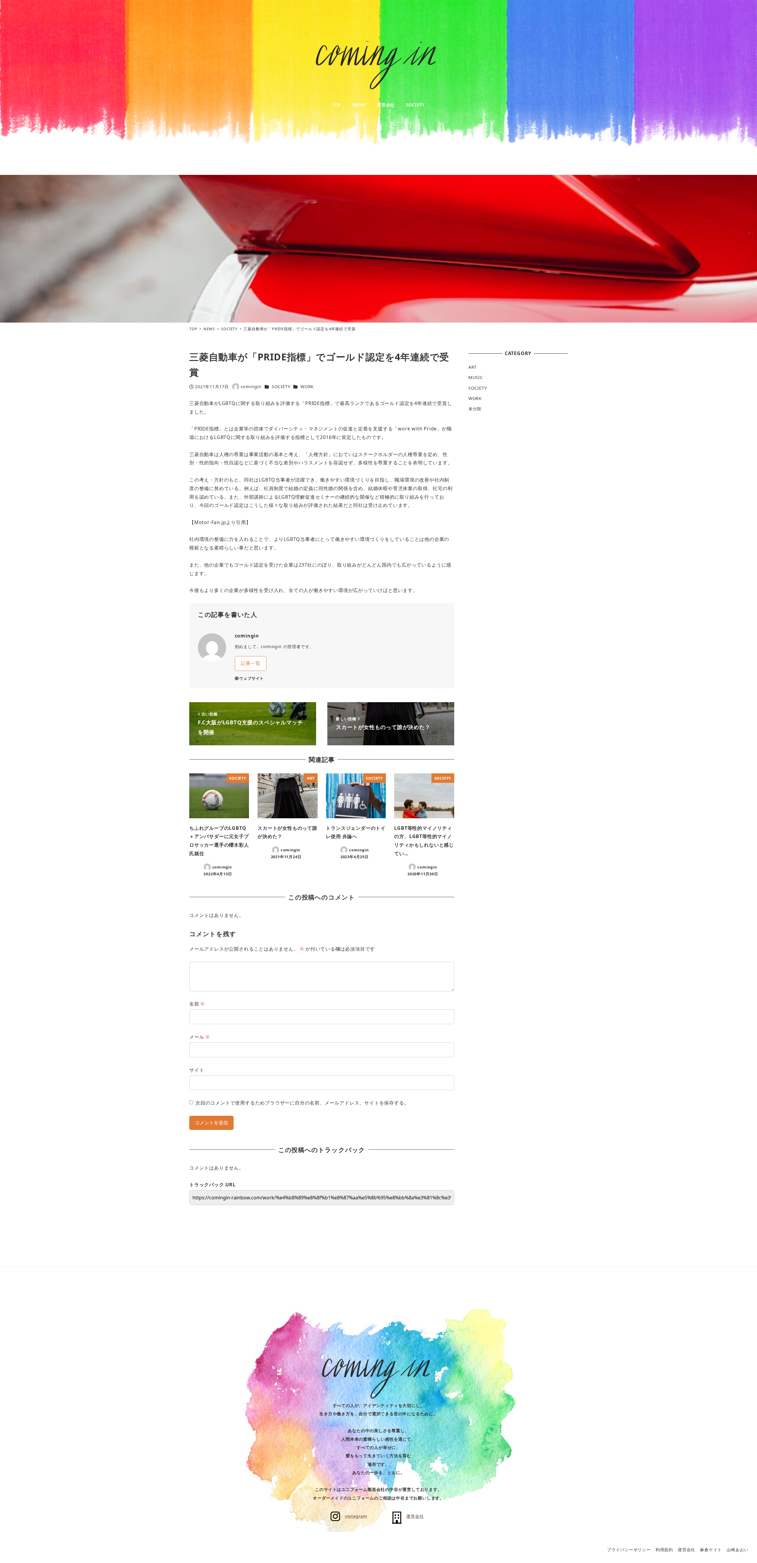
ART (472, 367)
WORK (307, 386)
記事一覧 (251, 663)
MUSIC (475, 377)
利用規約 (664, 1549)
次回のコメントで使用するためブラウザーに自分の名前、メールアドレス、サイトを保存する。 (302, 1103)
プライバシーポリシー (629, 1549)
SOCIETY (281, 386)
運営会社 (686, 1549)
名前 (197, 1004)
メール (199, 1037)
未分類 (474, 409)
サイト (196, 1070)
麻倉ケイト (711, 1549)
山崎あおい (737, 1549)
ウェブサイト (251, 678)
